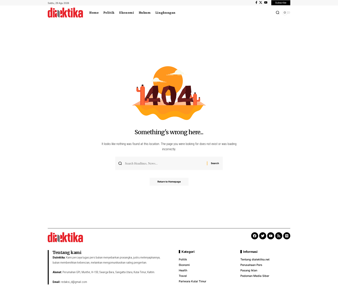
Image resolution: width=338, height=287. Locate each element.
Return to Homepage (169, 181)
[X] (260, 2)
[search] (278, 12)
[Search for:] (164, 163)
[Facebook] (256, 2)
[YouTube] (265, 2)
